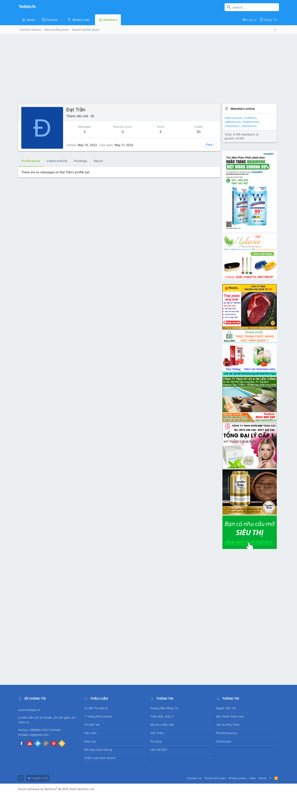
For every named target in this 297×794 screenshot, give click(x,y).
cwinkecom (249, 126)
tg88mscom (232, 121)
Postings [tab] (80, 161)
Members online (243, 108)
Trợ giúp (156, 741)
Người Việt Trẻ (226, 708)
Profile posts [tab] (30, 161)
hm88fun (250, 118)
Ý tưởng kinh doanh (98, 716)
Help (252, 778)
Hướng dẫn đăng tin (164, 708)
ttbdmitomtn (250, 121)
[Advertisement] (148, 66)
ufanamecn (232, 126)
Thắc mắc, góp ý (162, 716)
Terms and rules (215, 778)
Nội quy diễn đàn (162, 724)
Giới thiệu (157, 733)
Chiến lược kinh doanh (100, 758)
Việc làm (90, 733)
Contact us (194, 778)
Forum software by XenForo (56, 789)
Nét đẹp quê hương (98, 749)
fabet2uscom (233, 118)
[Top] (270, 778)
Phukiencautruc (226, 733)
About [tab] (98, 161)
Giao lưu (90, 741)
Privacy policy (238, 778)
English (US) (39, 778)
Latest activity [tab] (57, 161)
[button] (61, 20)
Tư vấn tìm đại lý (96, 708)
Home (262, 778)
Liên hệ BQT (158, 749)
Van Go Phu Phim (227, 724)
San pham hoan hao (230, 716)
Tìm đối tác (92, 724)
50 (198, 132)
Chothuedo (223, 741)
